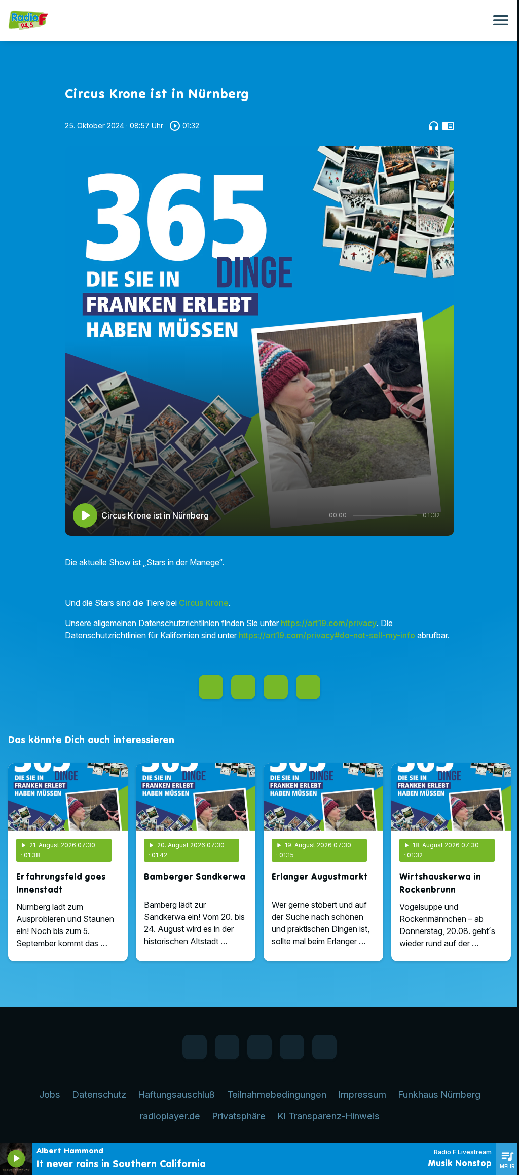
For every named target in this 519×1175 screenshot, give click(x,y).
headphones (434, 126)
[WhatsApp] (227, 1047)
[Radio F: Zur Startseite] (247, 20)
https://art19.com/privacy (329, 623)
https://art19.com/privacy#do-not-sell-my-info (327, 635)
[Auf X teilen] (243, 687)
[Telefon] (292, 1047)
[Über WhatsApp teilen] (276, 687)
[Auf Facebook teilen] (211, 687)
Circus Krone (204, 603)
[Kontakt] (324, 1047)
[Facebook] (194, 1047)
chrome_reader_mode (448, 126)
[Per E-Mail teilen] (308, 687)
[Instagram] (259, 1047)
